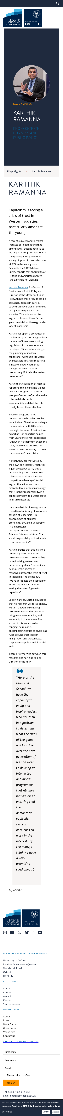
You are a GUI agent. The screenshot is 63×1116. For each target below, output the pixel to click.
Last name (10, 1060)
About (6, 1016)
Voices (6, 988)
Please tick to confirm (18, 1075)
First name (11, 1052)
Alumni (7, 996)
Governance (9, 1028)
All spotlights (14, 171)
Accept (55, 1111)
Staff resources (11, 1004)
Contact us (9, 1036)
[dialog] (31, 1107)
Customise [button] (7, 1111)
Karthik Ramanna (41, 171)
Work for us (9, 1024)
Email (8, 1068)
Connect (7, 992)
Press (6, 1020)
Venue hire (9, 1032)
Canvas (7, 1000)
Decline (46, 1111)
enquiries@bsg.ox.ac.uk (23, 1095)
